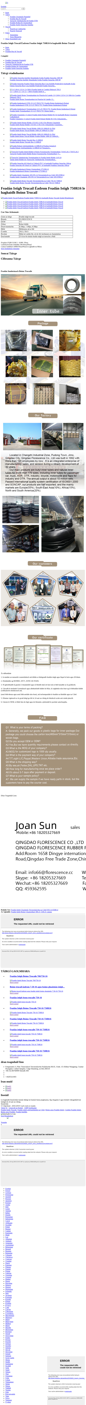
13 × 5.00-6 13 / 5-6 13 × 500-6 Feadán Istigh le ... (28, 92)
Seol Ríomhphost (7, 1116)
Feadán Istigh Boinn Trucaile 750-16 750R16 (30, 1008)
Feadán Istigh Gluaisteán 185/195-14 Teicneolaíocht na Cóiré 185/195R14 (36, 177)
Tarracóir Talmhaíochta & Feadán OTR (24, 21)
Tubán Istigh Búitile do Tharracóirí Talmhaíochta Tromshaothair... (33, 160)
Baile (7, 13)
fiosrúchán (4, 1104)
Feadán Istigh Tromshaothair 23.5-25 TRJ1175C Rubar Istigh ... (32, 111)
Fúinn (7, 33)
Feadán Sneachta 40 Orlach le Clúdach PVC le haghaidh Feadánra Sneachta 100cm (39, 165)
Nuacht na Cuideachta (18, 29)
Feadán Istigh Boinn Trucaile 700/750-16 (28, 976)
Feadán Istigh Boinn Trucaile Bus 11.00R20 (25, 142)
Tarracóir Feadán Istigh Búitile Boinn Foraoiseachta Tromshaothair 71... (35, 154)
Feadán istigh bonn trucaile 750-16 (26, 997)
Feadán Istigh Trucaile (9, 1110)
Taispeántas (14, 35)
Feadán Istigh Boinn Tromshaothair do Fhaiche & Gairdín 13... (32, 99)
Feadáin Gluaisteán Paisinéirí (20, 17)
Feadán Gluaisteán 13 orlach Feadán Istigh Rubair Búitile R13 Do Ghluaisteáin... (38, 119)
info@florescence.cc (12, 1073)
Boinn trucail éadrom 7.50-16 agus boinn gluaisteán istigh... (37, 987)
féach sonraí (14, 982)
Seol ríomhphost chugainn (10, 249)
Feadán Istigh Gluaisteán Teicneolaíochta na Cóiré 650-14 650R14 (34, 910)
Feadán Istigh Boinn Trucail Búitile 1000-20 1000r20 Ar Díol (31, 130)
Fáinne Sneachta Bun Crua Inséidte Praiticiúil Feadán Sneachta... (33, 86)
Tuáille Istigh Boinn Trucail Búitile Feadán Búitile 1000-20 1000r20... (34, 136)
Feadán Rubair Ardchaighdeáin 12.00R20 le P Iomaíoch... (30, 148)
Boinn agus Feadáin (8, 1112)
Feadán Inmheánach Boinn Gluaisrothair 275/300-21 (28, 171)
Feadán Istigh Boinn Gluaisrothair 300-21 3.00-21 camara (31, 912)
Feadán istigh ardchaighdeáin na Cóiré (31, 1110)
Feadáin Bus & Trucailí (18, 19)
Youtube (4, 1122)
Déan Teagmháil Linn (13, 39)
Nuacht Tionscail (16, 31)
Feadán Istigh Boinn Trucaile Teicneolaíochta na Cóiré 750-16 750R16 (35, 183)
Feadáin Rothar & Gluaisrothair (21, 23)
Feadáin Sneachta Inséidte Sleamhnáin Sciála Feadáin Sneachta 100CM (35, 80)
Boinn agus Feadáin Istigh (54, 1110)
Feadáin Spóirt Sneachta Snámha (21, 25)
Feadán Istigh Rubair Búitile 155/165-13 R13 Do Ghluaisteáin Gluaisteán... (36, 125)
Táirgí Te (4, 1108)
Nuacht (8, 27)
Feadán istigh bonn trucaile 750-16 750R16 (30, 1029)
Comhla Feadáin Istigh (73, 1110)
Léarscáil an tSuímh (16, 1108)
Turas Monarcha (15, 37)
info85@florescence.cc (13, 1075)
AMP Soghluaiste (30, 1108)
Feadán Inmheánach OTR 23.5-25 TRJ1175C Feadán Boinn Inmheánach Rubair (38, 105)
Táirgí (7, 15)
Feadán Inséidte (21, 1112)
